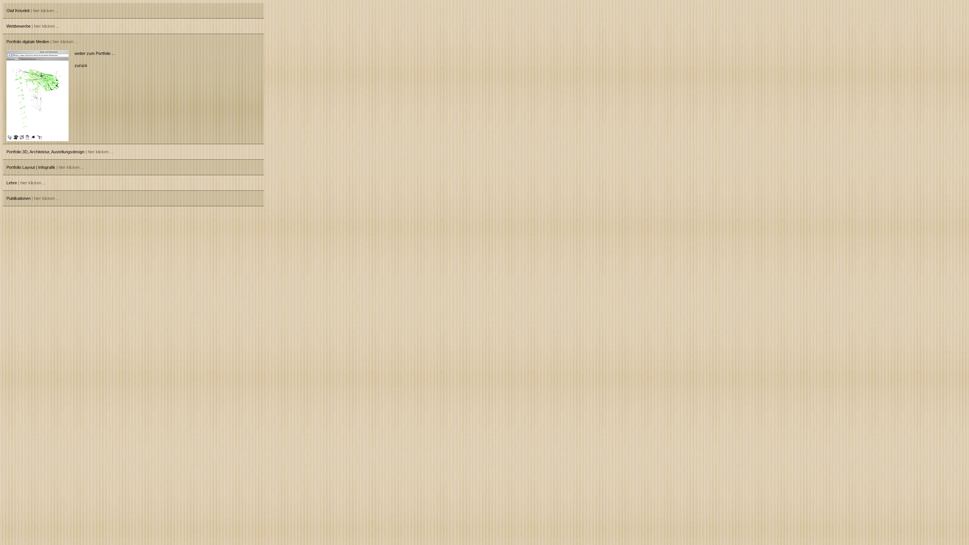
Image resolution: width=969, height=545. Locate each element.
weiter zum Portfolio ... (95, 53)
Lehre (26, 183)
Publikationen (32, 198)
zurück (81, 65)
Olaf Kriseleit (32, 10)
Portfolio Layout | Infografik (45, 167)
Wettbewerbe (32, 26)
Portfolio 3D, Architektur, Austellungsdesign (59, 151)
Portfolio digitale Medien (42, 41)
